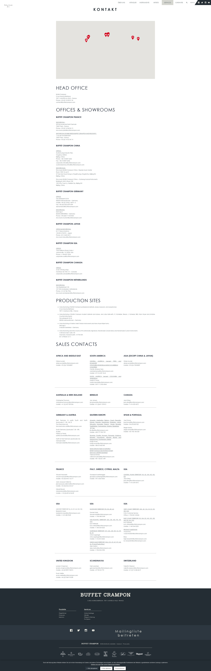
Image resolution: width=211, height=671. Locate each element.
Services (167, 2)
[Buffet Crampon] (63, 654)
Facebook (199, 2)
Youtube (209, 2)
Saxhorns (61, 617)
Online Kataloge (89, 613)
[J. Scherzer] (114, 654)
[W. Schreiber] (122, 654)
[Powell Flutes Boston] (131, 654)
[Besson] (71, 654)
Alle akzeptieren (92, 668)
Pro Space (87, 619)
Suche (186, 2)
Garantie (179, 2)
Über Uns (121, 2)
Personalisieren (119, 668)
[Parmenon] (148, 654)
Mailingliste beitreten (128, 633)
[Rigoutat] (139, 654)
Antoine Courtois (8, 6)
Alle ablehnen (107, 668)
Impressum (119, 644)
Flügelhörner (62, 613)
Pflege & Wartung (89, 617)
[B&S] (80, 654)
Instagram (205, 2)
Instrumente (144, 2)
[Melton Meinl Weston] (105, 654)
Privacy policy (126, 644)
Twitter (202, 2)
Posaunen (62, 615)
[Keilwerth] (97, 654)
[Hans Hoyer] (88, 654)
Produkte (62, 609)
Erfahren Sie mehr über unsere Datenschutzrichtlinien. (105, 664)
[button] (108, 35)
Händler (132, 2)
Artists (156, 2)
